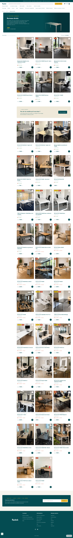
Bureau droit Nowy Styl (59, 179)
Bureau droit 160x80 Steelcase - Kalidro (42, 96)
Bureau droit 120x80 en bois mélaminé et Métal (60, 381)
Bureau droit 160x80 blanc (59, 213)
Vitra (52, 524)
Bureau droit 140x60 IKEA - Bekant (43, 447)
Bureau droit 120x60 (21, 314)
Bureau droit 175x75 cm (59, 347)
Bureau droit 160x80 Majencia (60, 414)
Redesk (38, 535)
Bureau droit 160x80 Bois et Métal (24, 281)
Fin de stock (39, 525)
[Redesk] (4, 4)
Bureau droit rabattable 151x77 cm (43, 314)
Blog (23, 520)
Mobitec (52, 522)
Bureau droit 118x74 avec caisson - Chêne (24, 481)
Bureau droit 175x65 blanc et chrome (25, 347)
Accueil (3, 11)
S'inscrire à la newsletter (41, 522)
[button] (65, 4)
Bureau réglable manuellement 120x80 (60, 146)
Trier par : (62, 35)
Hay (51, 518)
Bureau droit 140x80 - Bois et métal (61, 447)
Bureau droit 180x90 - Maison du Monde (24, 180)
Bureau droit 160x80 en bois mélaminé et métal (23, 62)
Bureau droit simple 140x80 (41, 380)
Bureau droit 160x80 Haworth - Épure (43, 61)
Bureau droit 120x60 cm (22, 380)
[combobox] (30, 4)
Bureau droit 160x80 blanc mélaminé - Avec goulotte (44, 214)
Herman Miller (53, 517)
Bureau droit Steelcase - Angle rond (24, 145)
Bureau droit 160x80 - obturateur (43, 179)
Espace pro (39, 520)
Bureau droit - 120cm (21, 414)
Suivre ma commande (40, 515)
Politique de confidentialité (27, 517)
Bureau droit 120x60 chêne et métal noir (43, 248)
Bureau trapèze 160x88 (59, 247)
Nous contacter (39, 518)
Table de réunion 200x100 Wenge (61, 314)
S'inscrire (63, 500)
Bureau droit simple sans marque (43, 414)
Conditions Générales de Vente (28, 518)
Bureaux (7, 11)
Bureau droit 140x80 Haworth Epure (24, 95)
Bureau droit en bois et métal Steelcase (60, 62)
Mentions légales (25, 515)
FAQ (37, 524)
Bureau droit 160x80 (40, 281)
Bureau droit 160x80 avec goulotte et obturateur (25, 248)
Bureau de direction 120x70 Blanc (43, 347)
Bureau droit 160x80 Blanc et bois (24, 447)
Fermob (52, 520)
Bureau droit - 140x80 (58, 95)
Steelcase (52, 515)
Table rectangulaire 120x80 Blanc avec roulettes (25, 214)
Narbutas (52, 525)
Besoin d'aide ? (39, 517)
